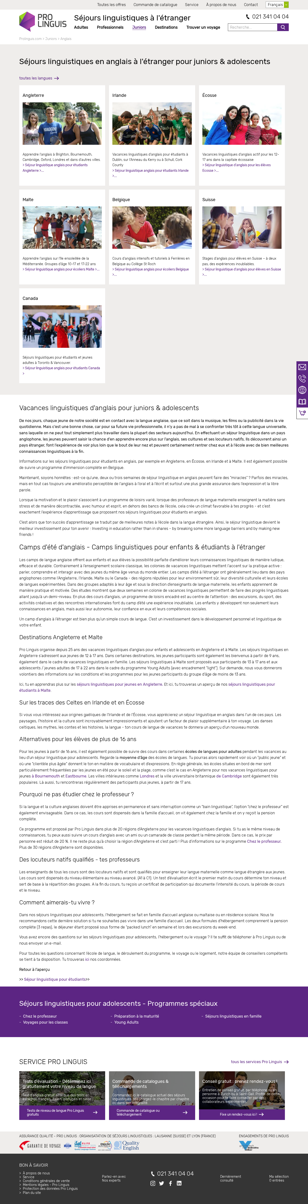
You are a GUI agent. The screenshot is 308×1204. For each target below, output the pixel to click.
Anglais (65, 39)
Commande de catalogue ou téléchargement (138, 1113)
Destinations (166, 27)
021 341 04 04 (270, 16)
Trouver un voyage (203, 27)
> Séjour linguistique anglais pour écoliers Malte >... (61, 269)
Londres (147, 776)
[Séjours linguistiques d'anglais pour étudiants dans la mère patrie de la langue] (62, 123)
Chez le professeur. (264, 841)
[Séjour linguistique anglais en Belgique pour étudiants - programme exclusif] (152, 227)
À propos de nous (221, 4)
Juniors (139, 27)
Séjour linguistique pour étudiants (55, 979)
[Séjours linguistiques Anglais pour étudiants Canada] (62, 326)
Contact (251, 4)
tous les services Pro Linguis (256, 1061)
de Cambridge (229, 776)
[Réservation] (302, 413)
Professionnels (110, 27)
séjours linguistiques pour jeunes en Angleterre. (120, 684)
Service (192, 4)
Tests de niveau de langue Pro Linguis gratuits (55, 1113)
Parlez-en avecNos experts (114, 1179)
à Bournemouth (46, 776)
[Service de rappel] (302, 378)
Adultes (81, 27)
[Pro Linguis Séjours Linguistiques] (42, 22)
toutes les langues (35, 78)
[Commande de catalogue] (302, 402)
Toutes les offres (111, 4)
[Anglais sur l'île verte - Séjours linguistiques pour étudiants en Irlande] (152, 123)
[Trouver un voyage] (302, 390)
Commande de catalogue (155, 4)
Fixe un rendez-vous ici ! (238, 1114)
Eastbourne (75, 776)
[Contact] (302, 367)
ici (87, 959)
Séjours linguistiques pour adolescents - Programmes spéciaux (118, 1003)
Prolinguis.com (30, 39)
